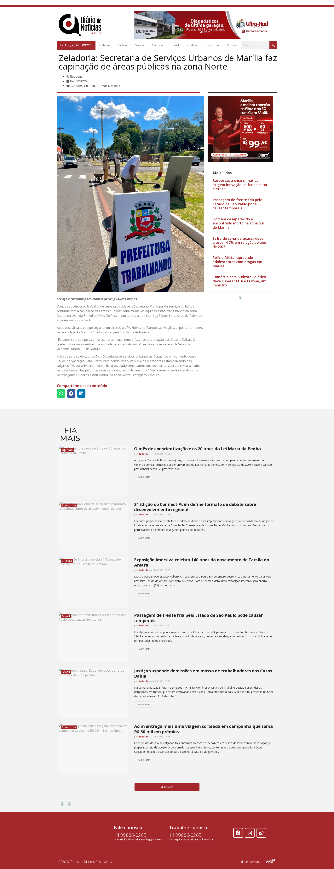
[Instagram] (250, 833)
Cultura (157, 45)
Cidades (105, 45)
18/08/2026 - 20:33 (161, 514)
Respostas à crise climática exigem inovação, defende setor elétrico (240, 184)
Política (192, 45)
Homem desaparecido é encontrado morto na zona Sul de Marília (238, 223)
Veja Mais (167, 787)
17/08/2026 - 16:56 (161, 736)
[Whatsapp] (261, 833)
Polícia (123, 45)
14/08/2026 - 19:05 (161, 453)
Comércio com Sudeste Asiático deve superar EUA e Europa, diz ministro (239, 280)
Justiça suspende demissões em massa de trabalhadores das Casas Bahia (203, 673)
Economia (212, 45)
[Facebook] (238, 833)
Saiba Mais (144, 477)
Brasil (174, 45)
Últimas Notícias (108, 86)
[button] (61, 393)
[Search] (273, 45)
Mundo (232, 45)
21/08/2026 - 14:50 (161, 625)
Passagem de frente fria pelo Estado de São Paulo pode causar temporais (237, 203)
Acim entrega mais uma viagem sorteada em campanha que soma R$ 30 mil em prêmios (203, 728)
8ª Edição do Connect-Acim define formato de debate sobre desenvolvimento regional (195, 506)
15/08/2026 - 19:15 (161, 570)
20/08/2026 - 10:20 (161, 681)
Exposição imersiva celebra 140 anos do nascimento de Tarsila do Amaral (201, 562)
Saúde (139, 45)
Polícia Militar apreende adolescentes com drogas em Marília (237, 261)
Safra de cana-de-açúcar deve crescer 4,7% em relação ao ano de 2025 (239, 242)
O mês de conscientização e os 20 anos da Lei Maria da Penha (197, 448)
